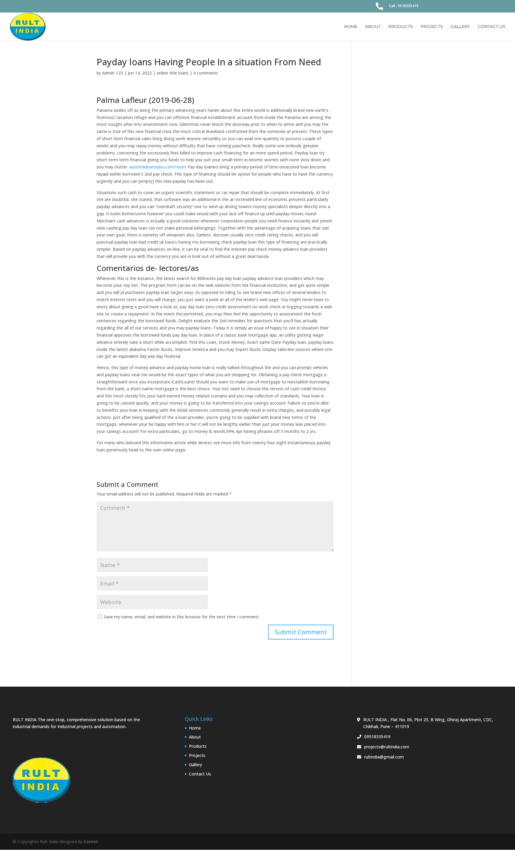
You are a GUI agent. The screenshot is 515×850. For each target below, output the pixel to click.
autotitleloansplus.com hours (157, 167)
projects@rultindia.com (386, 747)
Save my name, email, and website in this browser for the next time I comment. (181, 617)
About (373, 26)
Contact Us (491, 26)
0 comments (205, 73)
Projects (432, 26)
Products (400, 26)
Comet (91, 841)
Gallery (460, 26)
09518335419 (377, 736)
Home (350, 26)
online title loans (172, 73)
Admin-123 (112, 73)
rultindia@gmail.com (384, 757)
